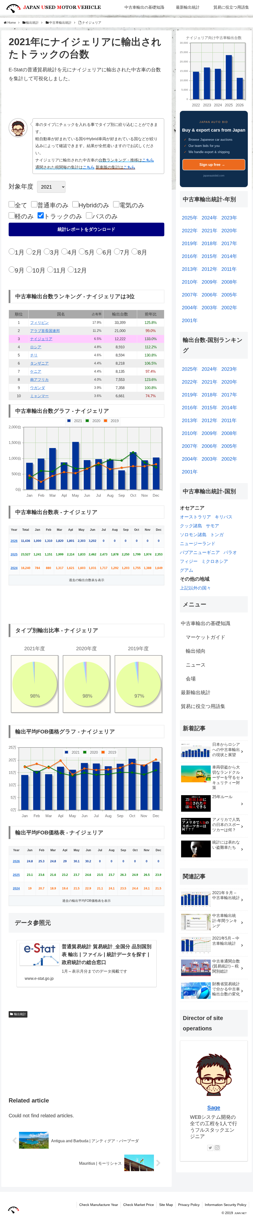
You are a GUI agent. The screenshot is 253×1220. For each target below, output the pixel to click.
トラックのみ (63, 216)
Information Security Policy (225, 1205)
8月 (142, 252)
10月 (38, 270)
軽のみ (24, 216)
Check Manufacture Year (98, 1205)
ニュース (196, 665)
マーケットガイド (205, 637)
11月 (59, 270)
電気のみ (132, 205)
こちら (148, 160)
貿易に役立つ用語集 (203, 706)
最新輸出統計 (196, 692)
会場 (191, 678)
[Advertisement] (86, 102)
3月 (55, 252)
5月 (90, 252)
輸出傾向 (196, 651)
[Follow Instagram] (217, 1148)
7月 (125, 252)
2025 (14, 554)
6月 (107, 252)
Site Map (166, 1205)
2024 (14, 568)
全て (21, 205)
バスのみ (105, 216)
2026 (14, 541)
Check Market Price (138, 1205)
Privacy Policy (189, 1205)
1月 (19, 252)
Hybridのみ (94, 205)
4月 (72, 252)
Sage (213, 1107)
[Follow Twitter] (210, 1148)
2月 (37, 252)
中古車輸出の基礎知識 (205, 623)
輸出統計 (20, 1014)
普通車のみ (53, 205)
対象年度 (21, 186)
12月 (80, 270)
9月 (19, 270)
